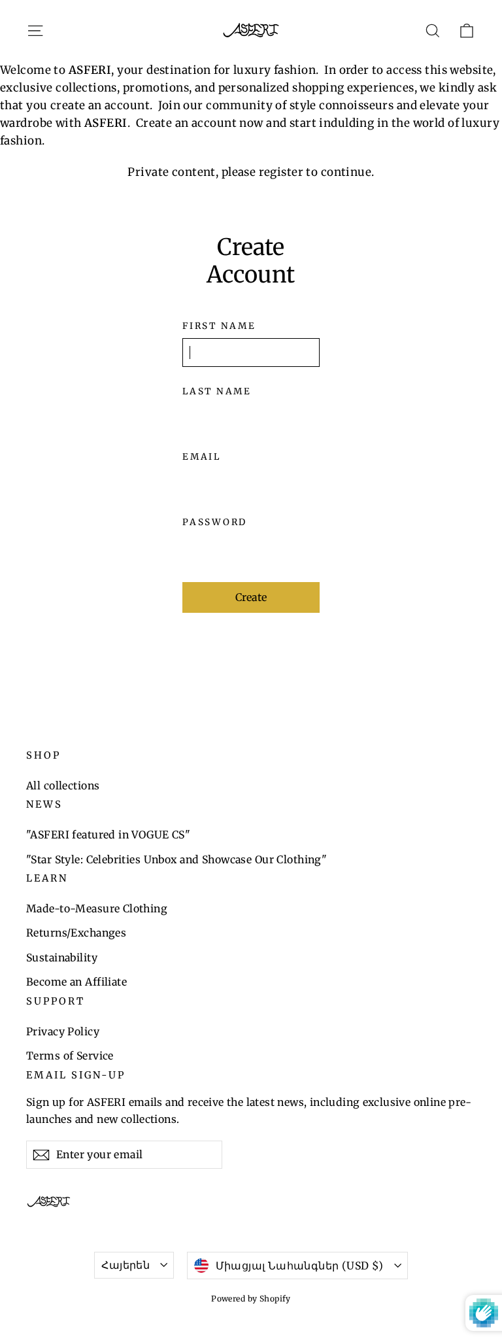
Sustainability (61, 957)
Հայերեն (125, 1264)
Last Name (216, 392)
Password (214, 522)
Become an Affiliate (76, 981)
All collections (62, 785)
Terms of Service (70, 1055)
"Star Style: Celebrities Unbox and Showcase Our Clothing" (176, 859)
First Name (219, 326)
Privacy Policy (62, 1031)
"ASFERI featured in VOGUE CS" (108, 834)
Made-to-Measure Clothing (96, 908)
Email (201, 457)
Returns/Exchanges (76, 932)
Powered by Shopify (251, 1298)
